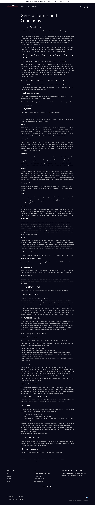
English (22, 499)
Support (9, 481)
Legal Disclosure (38, 481)
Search (8, 473)
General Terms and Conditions (42, 473)
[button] (81, 7)
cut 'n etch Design (76, 500)
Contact (9, 476)
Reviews (9, 478)
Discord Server (70, 473)
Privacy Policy (37, 476)
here (29, 443)
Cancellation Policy (39, 478)
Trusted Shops (36, 459)
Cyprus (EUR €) (11, 499)
